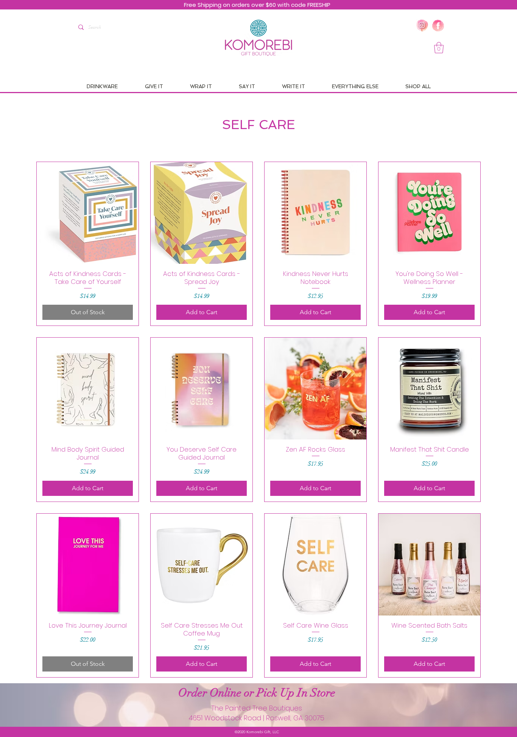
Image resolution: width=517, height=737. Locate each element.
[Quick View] (88, 213)
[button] (439, 47)
